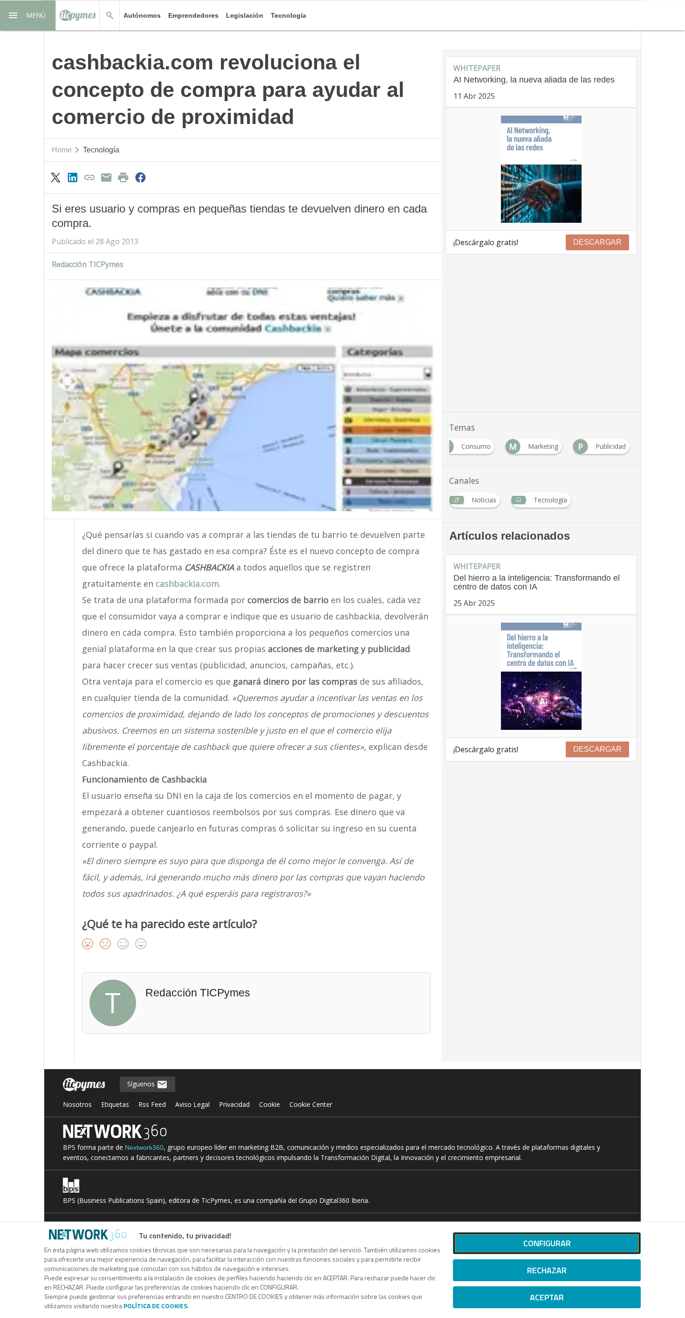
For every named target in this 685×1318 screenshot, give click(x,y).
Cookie (269, 1104)
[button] (28, 15)
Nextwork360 (144, 1147)
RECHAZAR (547, 1270)
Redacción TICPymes (87, 264)
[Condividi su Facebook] (140, 177)
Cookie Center (310, 1104)
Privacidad (234, 1104)
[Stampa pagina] (123, 177)
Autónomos (142, 15)
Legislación (244, 15)
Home (62, 150)
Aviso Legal (192, 1104)
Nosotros (77, 1104)
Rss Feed (152, 1104)
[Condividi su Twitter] (55, 177)
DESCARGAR (597, 242)
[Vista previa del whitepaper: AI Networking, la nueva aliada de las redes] (541, 169)
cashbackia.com (187, 583)
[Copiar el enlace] (89, 177)
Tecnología (288, 15)
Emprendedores (193, 15)
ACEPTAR (547, 1297)
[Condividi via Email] (106, 177)
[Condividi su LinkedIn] (72, 177)
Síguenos (142, 1083)
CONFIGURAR (547, 1243)
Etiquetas (115, 1104)
